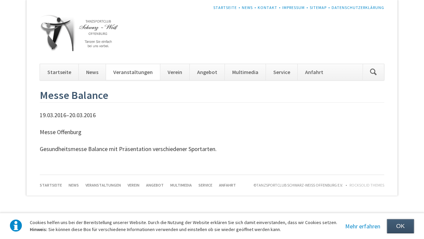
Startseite (225, 7)
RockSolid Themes (366, 185)
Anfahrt (314, 72)
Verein (175, 72)
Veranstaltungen (133, 72)
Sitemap (318, 7)
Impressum (293, 7)
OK (400, 226)
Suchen (373, 72)
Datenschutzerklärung (358, 7)
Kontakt (267, 7)
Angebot (207, 72)
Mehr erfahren (362, 226)
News (247, 7)
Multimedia (245, 72)
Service (281, 72)
